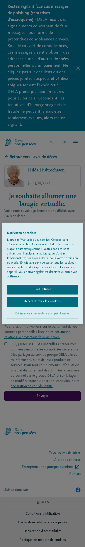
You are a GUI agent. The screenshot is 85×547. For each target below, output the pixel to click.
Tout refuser (42, 289)
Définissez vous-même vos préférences (42, 313)
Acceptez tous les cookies (42, 301)
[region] (42, 273)
